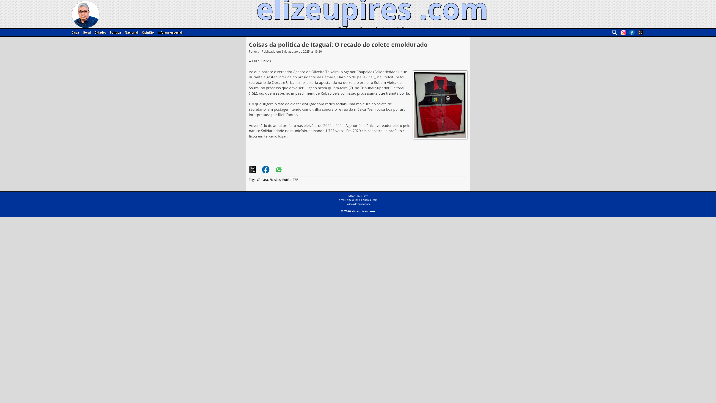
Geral (87, 32)
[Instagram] (623, 32)
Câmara (262, 180)
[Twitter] (640, 32)
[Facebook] (632, 32)
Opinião (148, 32)
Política (115, 32)
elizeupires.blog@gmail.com (362, 200)
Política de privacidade (358, 204)
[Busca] (614, 32)
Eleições (275, 180)
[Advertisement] (358, 152)
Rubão (286, 180)
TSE (295, 180)
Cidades (100, 32)
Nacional (131, 32)
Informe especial (170, 32)
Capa (75, 32)
